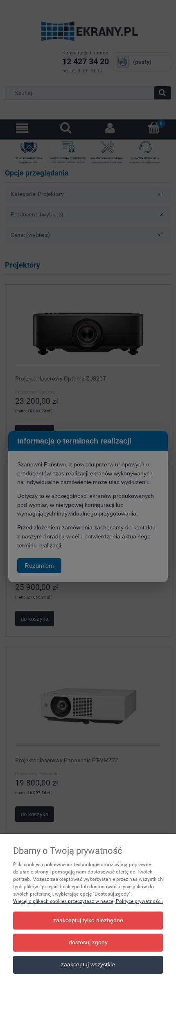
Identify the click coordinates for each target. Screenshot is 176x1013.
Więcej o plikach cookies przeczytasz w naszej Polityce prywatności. (88, 901)
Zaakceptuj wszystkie (88, 964)
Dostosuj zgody (88, 942)
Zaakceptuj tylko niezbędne (88, 920)
